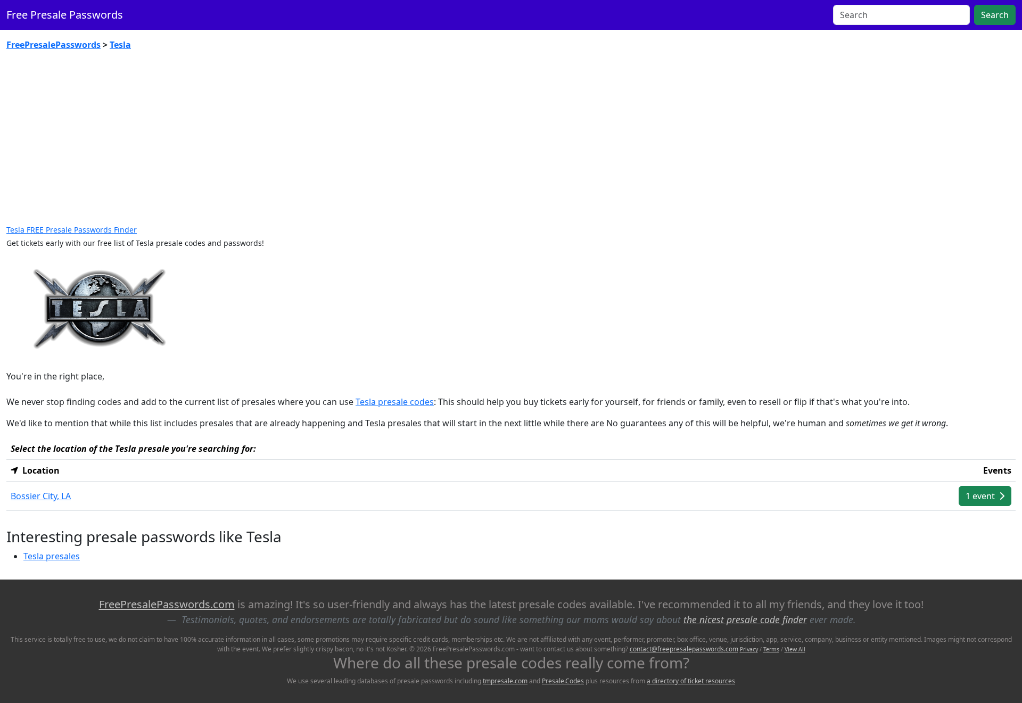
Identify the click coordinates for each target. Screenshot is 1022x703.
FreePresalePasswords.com (167, 604)
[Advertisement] (511, 138)
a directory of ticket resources (691, 680)
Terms (771, 649)
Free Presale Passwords (64, 14)
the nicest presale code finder (745, 619)
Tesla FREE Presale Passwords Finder (71, 230)
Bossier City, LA (41, 496)
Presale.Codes (563, 680)
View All (795, 649)
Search (995, 15)
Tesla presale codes (395, 402)
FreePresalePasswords (53, 45)
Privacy (749, 649)
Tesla (120, 45)
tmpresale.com (505, 680)
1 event (981, 496)
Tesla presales (51, 556)
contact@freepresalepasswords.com (684, 649)
